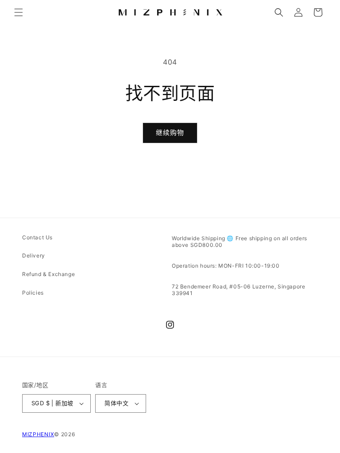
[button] (18, 12)
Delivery (33, 255)
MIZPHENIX (38, 434)
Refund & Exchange (48, 274)
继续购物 (170, 132)
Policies (33, 292)
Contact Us (37, 237)
